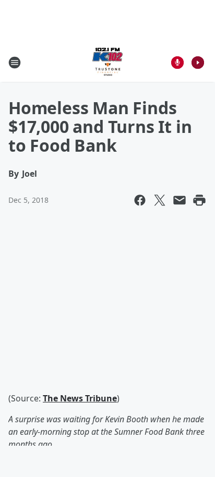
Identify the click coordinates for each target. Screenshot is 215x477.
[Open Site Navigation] (14, 62)
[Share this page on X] (159, 200)
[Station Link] (107, 62)
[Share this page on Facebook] (140, 200)
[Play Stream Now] (198, 62)
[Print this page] (199, 200)
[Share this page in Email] (179, 200)
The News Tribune (80, 398)
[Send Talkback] (177, 62)
